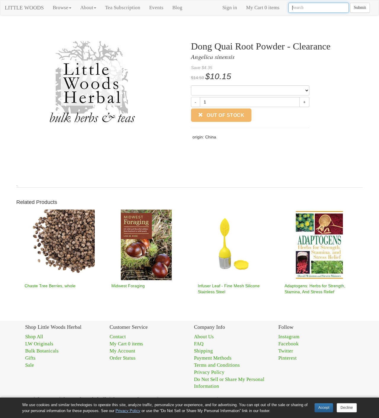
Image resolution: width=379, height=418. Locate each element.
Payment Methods (213, 358)
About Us (204, 336)
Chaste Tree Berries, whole (50, 285)
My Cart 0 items (263, 7)
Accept (323, 408)
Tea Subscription (122, 7)
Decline (347, 408)
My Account (122, 351)
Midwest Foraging (128, 285)
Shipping (203, 351)
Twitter (285, 351)
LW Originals (39, 344)
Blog (177, 7)
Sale (29, 365)
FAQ (198, 344)
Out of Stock (225, 115)
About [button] (86, 7)
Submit (360, 7)
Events (156, 7)
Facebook (288, 344)
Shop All (34, 336)
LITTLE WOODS (24, 8)
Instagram (288, 336)
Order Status (123, 358)
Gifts (30, 358)
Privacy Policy (209, 372)
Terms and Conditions (217, 365)
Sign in (229, 7)
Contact (118, 336)
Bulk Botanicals (42, 351)
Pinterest (287, 358)
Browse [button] (60, 7)
